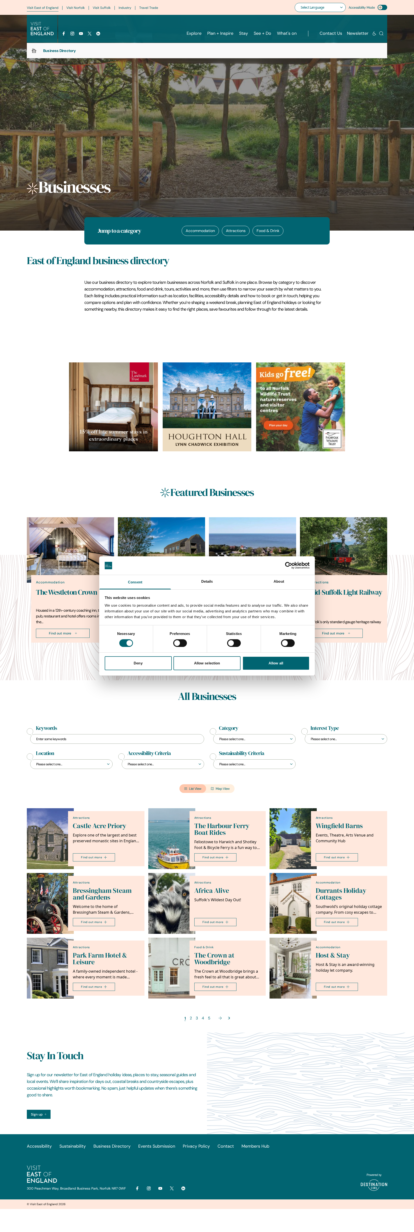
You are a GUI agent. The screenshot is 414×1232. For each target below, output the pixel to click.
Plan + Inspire (220, 33)
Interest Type (324, 728)
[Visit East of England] (42, 28)
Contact (226, 1146)
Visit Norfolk (75, 8)
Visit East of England (42, 8)
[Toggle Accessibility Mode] (382, 7)
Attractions (236, 230)
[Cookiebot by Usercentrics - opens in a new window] (289, 565)
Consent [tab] (135, 582)
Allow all (276, 663)
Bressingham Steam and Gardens (102, 894)
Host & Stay (333, 955)
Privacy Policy (196, 1146)
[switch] (180, 643)
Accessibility (39, 1146)
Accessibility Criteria (149, 753)
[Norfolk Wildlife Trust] (300, 406)
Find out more (60, 633)
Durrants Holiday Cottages (341, 894)
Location (45, 753)
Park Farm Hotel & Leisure (100, 958)
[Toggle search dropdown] (381, 33)
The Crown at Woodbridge (214, 958)
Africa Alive (211, 891)
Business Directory (112, 1146)
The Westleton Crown (66, 592)
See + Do (262, 33)
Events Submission (156, 1146)
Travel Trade (148, 8)
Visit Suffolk (102, 8)
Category (228, 728)
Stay (243, 33)
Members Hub (255, 1146)
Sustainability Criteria (241, 753)
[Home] (34, 50)
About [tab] (279, 581)
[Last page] (229, 1018)
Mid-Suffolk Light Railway (345, 592)
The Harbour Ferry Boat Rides (221, 829)
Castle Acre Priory (99, 826)
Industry (125, 8)
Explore (194, 33)
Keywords (46, 728)
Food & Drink (268, 230)
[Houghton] (207, 406)
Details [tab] (207, 581)
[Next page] (220, 1018)
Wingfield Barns (339, 826)
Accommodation (200, 230)
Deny (138, 663)
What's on (287, 33)
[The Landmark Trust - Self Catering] (113, 406)
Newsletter (357, 33)
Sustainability (72, 1146)
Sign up (37, 1114)
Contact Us (331, 33)
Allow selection (207, 663)
